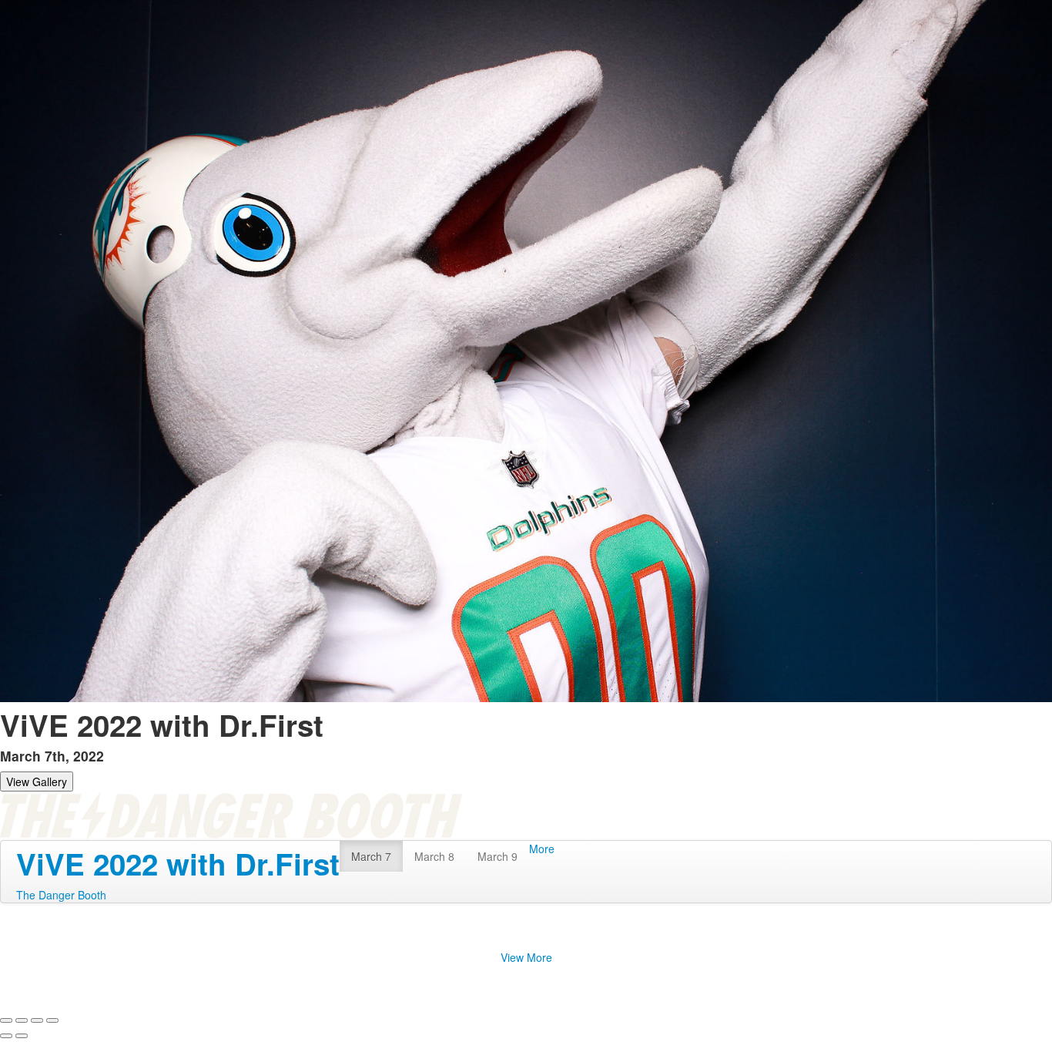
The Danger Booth (61, 895)
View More (526, 957)
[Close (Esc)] (6, 1020)
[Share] (21, 1020)
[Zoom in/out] (52, 1020)
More (541, 848)
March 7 (371, 856)
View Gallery (36, 781)
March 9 (497, 856)
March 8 (434, 856)
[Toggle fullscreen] (37, 1020)
